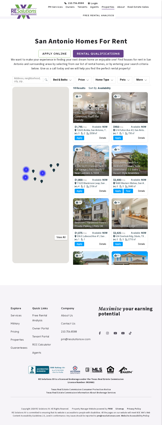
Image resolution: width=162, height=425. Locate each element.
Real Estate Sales (138, 7)
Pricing (15, 331)
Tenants (82, 7)
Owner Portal (40, 328)
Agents (94, 7)
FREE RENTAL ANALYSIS (98, 15)
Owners (70, 7)
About (121, 7)
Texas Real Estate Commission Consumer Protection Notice (81, 389)
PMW (110, 408)
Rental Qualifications (98, 53)
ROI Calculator (41, 344)
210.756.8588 (76, 3)
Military (15, 323)
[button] (99, 332)
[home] (23, 12)
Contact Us (68, 323)
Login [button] (94, 3)
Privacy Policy (134, 408)
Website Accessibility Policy (135, 415)
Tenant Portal (40, 336)
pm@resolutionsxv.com (75, 339)
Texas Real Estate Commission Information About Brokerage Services (81, 392)
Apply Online (54, 53)
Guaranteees (19, 347)
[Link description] (47, 370)
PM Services (55, 7)
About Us (67, 315)
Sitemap (119, 408)
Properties (108, 7)
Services (16, 315)
